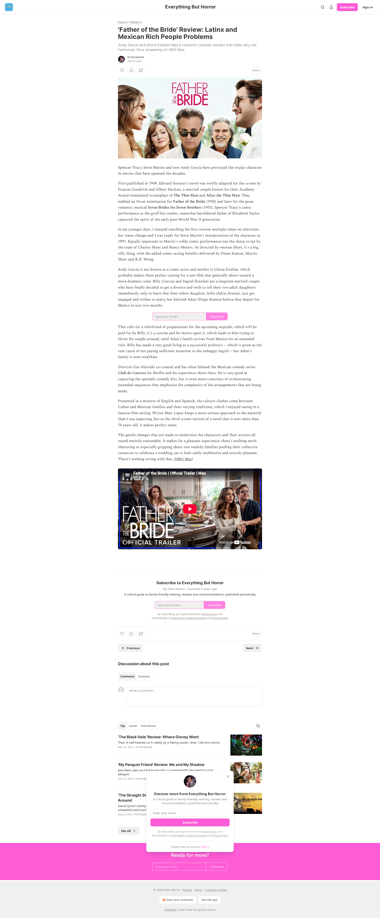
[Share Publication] (331, 7)
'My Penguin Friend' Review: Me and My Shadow (161, 764)
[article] (190, 745)
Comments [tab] (127, 676)
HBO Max (183, 459)
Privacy (187, 890)
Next (249, 648)
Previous (133, 648)
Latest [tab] (133, 726)
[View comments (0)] (131, 70)
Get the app (209, 900)
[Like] (122, 70)
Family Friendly (130, 22)
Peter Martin (135, 57)
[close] (228, 776)
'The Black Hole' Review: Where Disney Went (158, 737)
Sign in (368, 7)
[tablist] (135, 676)
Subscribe (347, 7)
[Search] (323, 7)
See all (126, 831)
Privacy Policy (220, 835)
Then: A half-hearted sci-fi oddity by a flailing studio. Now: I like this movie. (169, 742)
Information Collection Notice (188, 835)
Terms (198, 890)
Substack (170, 909)
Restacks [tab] (144, 676)
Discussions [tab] (148, 726)
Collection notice (216, 890)
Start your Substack (179, 900)
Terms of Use (209, 831)
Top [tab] (122, 726)
